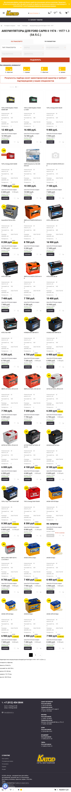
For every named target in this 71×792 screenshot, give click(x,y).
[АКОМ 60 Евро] (55, 549)
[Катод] (53, 759)
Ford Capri (24, 25)
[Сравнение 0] (49, 13)
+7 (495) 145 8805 (46, 718)
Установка (5, 764)
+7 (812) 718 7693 (46, 711)
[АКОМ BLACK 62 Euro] (55, 436)
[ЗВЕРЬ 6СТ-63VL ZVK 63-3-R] (10, 380)
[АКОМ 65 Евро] (33, 605)
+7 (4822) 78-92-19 (46, 746)
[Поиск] (60, 13)
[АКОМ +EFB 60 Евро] (10, 605)
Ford (19, 25)
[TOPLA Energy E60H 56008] (10, 155)
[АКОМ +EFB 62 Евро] (33, 549)
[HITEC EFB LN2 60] (55, 268)
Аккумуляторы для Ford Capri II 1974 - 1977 (41, 25)
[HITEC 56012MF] (10, 268)
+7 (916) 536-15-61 (46, 731)
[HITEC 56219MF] (10, 324)
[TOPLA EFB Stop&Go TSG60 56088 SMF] (10, 99)
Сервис (4, 766)
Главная (1, 25)
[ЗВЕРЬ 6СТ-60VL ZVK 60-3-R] (33, 380)
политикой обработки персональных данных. (42, 6)
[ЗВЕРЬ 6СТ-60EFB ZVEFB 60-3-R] (33, 268)
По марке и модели (9, 25)
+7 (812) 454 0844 (46, 705)
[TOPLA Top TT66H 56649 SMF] (10, 493)
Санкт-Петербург (34, 13)
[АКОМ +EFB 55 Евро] (55, 493)
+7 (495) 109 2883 (46, 724)
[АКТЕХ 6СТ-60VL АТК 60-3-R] (10, 436)
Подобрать (35, 60)
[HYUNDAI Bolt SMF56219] (55, 324)
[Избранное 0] (55, 13)
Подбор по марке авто (22, 783)
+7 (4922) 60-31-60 (46, 739)
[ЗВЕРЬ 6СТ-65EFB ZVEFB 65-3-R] (33, 211)
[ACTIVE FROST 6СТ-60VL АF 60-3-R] (33, 436)
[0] (66, 13)
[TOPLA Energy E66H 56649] (55, 99)
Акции (4, 769)
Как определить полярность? (10, 65)
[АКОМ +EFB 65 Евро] (55, 605)
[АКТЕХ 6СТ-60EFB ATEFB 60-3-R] (55, 155)
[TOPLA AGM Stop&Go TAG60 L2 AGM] (33, 99)
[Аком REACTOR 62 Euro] (10, 211)
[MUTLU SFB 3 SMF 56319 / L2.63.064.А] (10, 549)
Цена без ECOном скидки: (9, 133)
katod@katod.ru (9, 712)
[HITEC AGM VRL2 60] (55, 211)
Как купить (5, 758)
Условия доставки (7, 761)
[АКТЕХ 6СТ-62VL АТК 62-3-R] (55, 380)
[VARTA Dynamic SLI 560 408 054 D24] (33, 155)
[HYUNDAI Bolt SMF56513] (33, 324)
